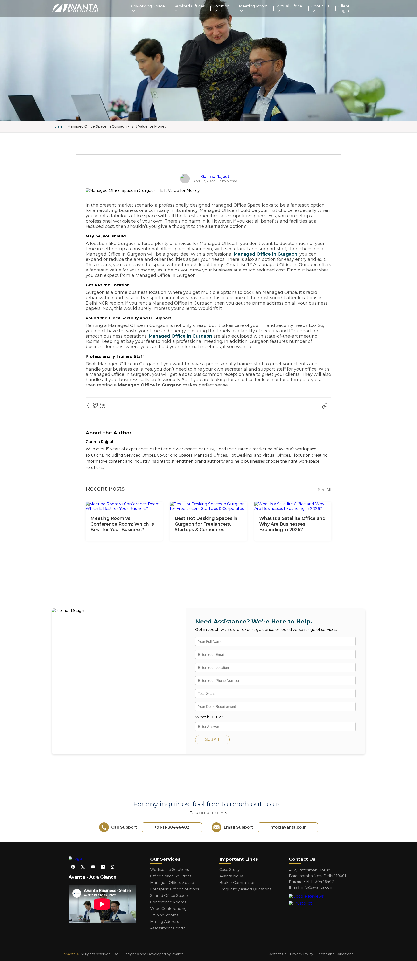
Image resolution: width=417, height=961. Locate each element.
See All (324, 489)
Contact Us (276, 954)
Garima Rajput (215, 176)
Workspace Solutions (169, 869)
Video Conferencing (168, 908)
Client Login (344, 8)
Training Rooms (164, 915)
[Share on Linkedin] (102, 405)
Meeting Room (253, 6)
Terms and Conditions (335, 954)
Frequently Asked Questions (245, 889)
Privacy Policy (301, 954)
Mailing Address (164, 921)
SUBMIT (212, 740)
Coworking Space (148, 6)
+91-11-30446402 (171, 827)
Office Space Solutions (170, 876)
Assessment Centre (168, 928)
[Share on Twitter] (95, 405)
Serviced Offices (189, 6)
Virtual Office (289, 6)
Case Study (229, 869)
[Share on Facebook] (88, 405)
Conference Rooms (168, 902)
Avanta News (231, 876)
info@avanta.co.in (287, 827)
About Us (320, 6)
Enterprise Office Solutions (174, 889)
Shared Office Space (169, 895)
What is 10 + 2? (209, 717)
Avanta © (71, 954)
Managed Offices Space (172, 882)
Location (221, 6)
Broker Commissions (238, 882)
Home (57, 126)
